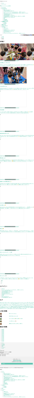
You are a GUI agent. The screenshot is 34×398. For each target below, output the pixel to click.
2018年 (3, 337)
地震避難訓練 (2, 307)
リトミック (9, 303)
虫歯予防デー (11, 308)
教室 (4, 18)
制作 (29, 306)
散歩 (25, 307)
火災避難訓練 (31, 307)
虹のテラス (14, 308)
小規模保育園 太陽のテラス (8, 14)
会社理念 (5, 22)
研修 (2, 345)
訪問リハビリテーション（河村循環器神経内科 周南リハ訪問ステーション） (16, 12)
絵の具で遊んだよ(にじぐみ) (13, 316)
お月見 (5, 302)
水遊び (28, 307)
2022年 (3, 333)
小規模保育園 (14, 307)
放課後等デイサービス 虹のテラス (9, 17)
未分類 (3, 295)
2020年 (3, 335)
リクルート (3, 347)
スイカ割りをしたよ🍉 (12, 320)
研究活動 (5, 23)
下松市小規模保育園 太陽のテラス (7, 290)
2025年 (3, 330)
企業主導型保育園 (24, 306)
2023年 (3, 332)
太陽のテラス (6, 27)
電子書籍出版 (6, 20)
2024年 (3, 331)
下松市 (12, 303)
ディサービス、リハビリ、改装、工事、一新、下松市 (27, 302)
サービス (3, 343)
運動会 (20, 308)
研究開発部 (5, 19)
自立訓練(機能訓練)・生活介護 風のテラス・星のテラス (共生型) (14, 16)
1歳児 (0, 302)
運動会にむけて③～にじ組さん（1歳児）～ (16, 323)
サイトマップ (4, 4)
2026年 (3, 329)
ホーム (3, 3)
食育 (22, 308)
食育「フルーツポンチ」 (13, 313)
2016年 (3, 339)
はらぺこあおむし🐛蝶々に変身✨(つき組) (16, 318)
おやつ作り (3, 302)
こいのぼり (8, 302)
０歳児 (23, 308)
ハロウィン (6, 303)
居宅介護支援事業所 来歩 (6, 292)
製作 (16, 308)
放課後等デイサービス (21, 307)
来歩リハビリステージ (7, 9)
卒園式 (31, 306)
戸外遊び (17, 307)
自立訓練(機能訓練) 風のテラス (9, 31)
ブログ (3, 348)
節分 (0, 308)
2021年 (3, 334)
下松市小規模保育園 (19, 306)
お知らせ (3, 288)
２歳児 (25, 308)
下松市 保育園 (15, 303)
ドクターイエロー (2, 303)
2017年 (3, 338)
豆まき (18, 308)
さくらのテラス (6, 28)
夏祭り (5, 307)
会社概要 (3, 344)
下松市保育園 (15, 306)
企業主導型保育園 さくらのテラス (9, 15)
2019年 (3, 336)
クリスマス (18, 302)
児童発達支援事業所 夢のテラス (9, 10)
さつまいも (15, 302)
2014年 (3, 341)
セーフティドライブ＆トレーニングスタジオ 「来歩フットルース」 (15, 11)
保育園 (28, 306)
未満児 (26, 307)
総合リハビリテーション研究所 (5, 308)
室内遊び (11, 307)
